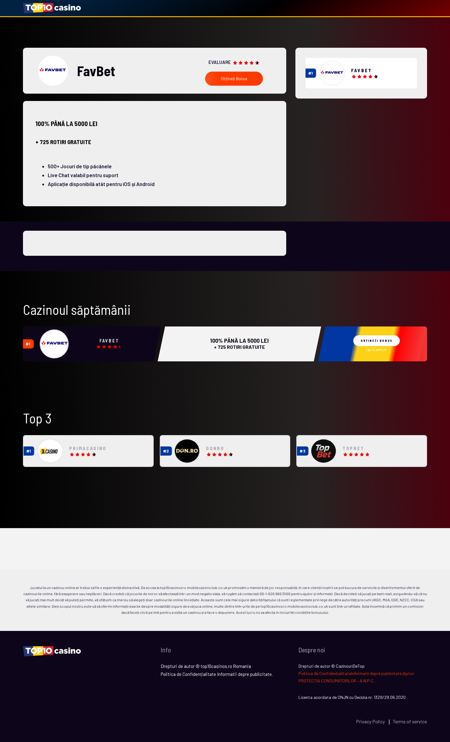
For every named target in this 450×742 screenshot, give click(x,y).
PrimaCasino (88, 448)
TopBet (353, 448)
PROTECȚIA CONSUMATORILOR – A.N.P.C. (336, 680)
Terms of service (410, 721)
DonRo (215, 448)
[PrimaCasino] (50, 451)
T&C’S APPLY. (376, 350)
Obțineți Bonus (234, 78)
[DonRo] (187, 451)
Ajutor (408, 673)
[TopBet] (323, 451)
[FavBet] (332, 73)
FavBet (361, 70)
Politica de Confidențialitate (324, 673)
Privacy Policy (371, 721)
